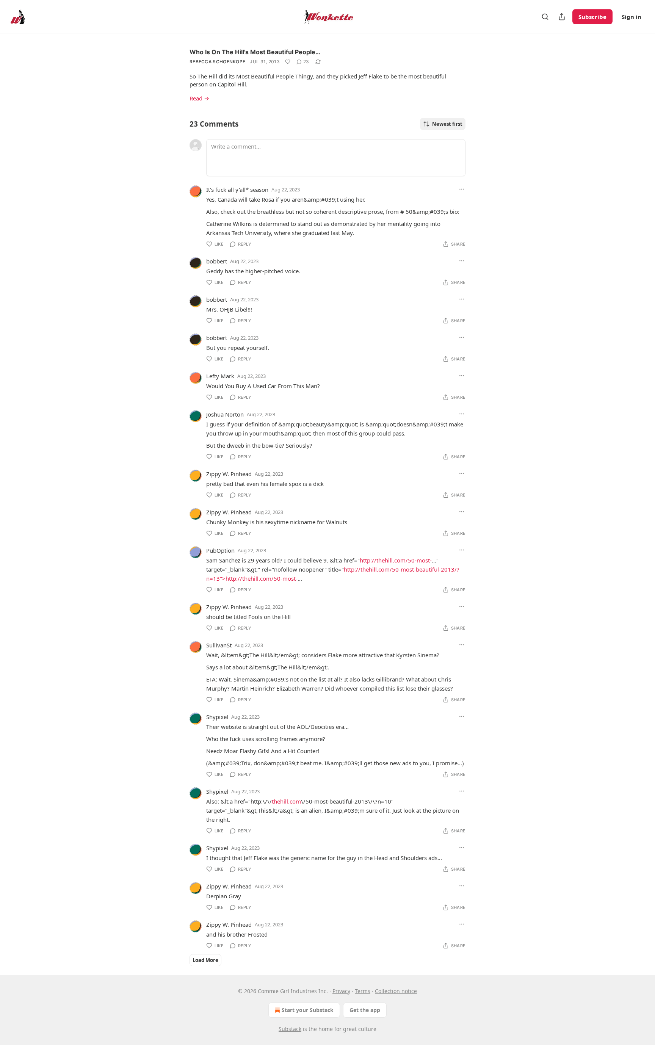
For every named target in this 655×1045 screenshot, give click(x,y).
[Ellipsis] (462, 189)
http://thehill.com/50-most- (396, 560)
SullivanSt (219, 645)
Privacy (341, 991)
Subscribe (592, 16)
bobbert (216, 261)
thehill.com (286, 801)
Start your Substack (308, 1010)
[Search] (545, 16)
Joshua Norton (225, 414)
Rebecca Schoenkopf (217, 61)
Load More (205, 960)
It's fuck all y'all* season (237, 189)
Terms (362, 991)
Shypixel (217, 717)
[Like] (288, 61)
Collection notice (396, 991)
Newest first (447, 124)
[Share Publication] (561, 16)
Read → (199, 98)
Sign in (631, 16)
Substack (290, 1028)
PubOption (220, 550)
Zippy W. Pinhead (229, 474)
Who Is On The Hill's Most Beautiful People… (255, 52)
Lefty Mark (220, 376)
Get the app (364, 1010)
